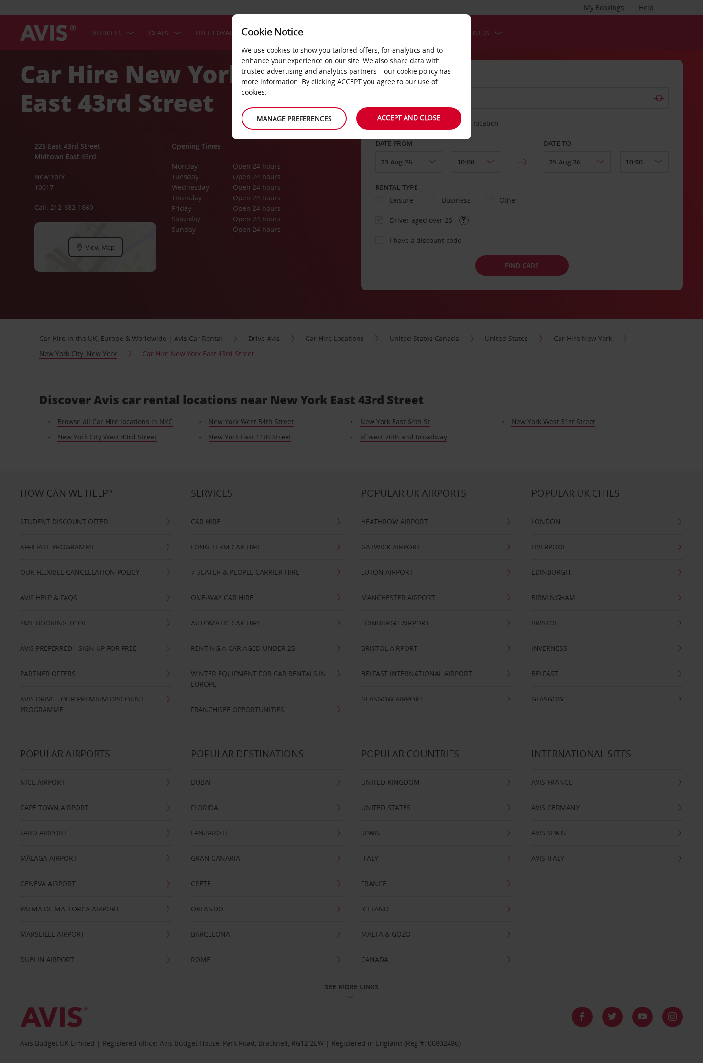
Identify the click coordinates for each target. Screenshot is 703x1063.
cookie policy (417, 71)
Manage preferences (294, 118)
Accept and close (408, 117)
